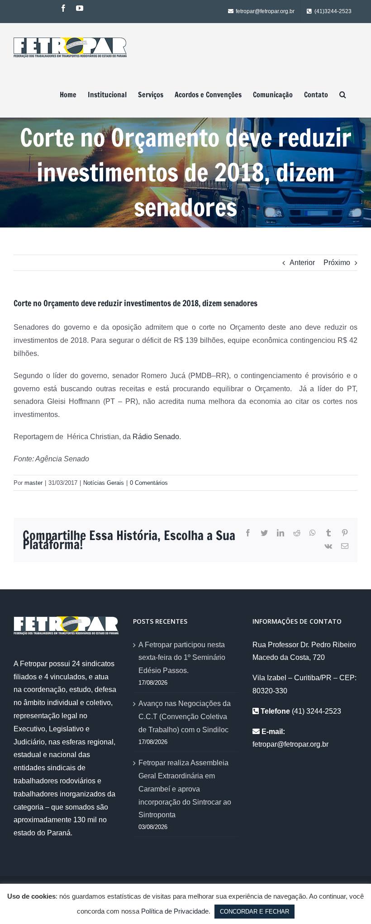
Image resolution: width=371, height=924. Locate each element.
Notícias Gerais (103, 482)
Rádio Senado (156, 437)
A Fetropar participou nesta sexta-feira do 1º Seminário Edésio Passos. (181, 658)
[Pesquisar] (342, 94)
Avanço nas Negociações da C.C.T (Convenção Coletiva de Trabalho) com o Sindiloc (184, 717)
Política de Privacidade (175, 911)
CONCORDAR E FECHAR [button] (254, 911)
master (33, 482)
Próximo (336, 262)
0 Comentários (149, 482)
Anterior (302, 262)
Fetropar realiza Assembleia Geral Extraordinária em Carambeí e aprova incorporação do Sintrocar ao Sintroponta (184, 789)
